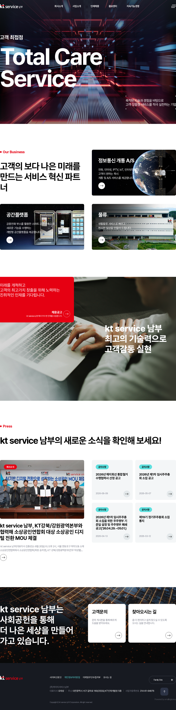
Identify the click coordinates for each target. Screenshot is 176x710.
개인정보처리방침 (72, 677)
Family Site (158, 680)
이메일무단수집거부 (91, 677)
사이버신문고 (55, 677)
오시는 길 (107, 677)
